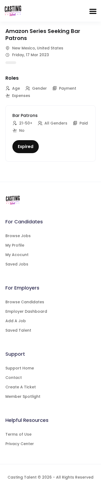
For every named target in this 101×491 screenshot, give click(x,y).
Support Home (19, 368)
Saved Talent (18, 330)
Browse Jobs (18, 235)
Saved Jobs (16, 264)
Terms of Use (18, 434)
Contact (13, 377)
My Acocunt (17, 254)
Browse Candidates (24, 302)
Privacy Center (19, 443)
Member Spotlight (22, 396)
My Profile (14, 245)
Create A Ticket (20, 387)
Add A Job (15, 321)
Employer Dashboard (26, 311)
